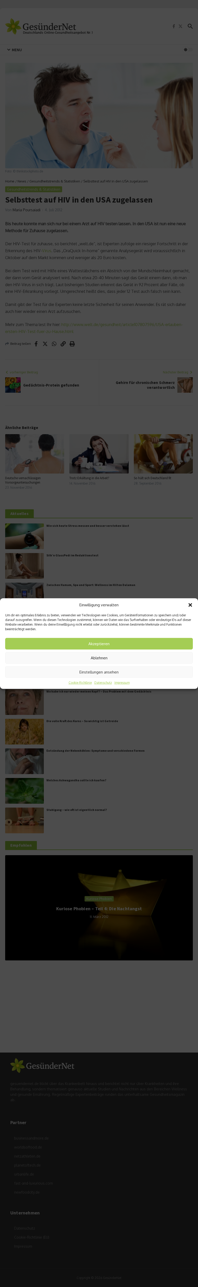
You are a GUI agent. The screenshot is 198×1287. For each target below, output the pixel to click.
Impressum (122, 683)
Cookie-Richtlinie (80, 683)
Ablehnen (99, 657)
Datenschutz (103, 683)
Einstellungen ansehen (99, 671)
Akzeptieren (99, 643)
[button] (190, 605)
